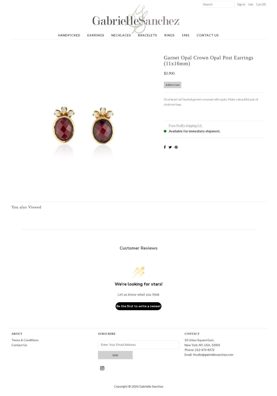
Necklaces (121, 35)
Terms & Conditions (25, 340)
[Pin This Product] (176, 147)
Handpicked (69, 35)
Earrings (95, 35)
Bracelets (147, 35)
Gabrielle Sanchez (151, 386)
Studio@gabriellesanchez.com (213, 354)
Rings (169, 35)
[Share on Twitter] (170, 147)
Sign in (241, 4)
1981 (186, 35)
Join (250, 4)
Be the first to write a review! (138, 306)
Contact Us (208, 35)
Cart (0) (261, 4)
